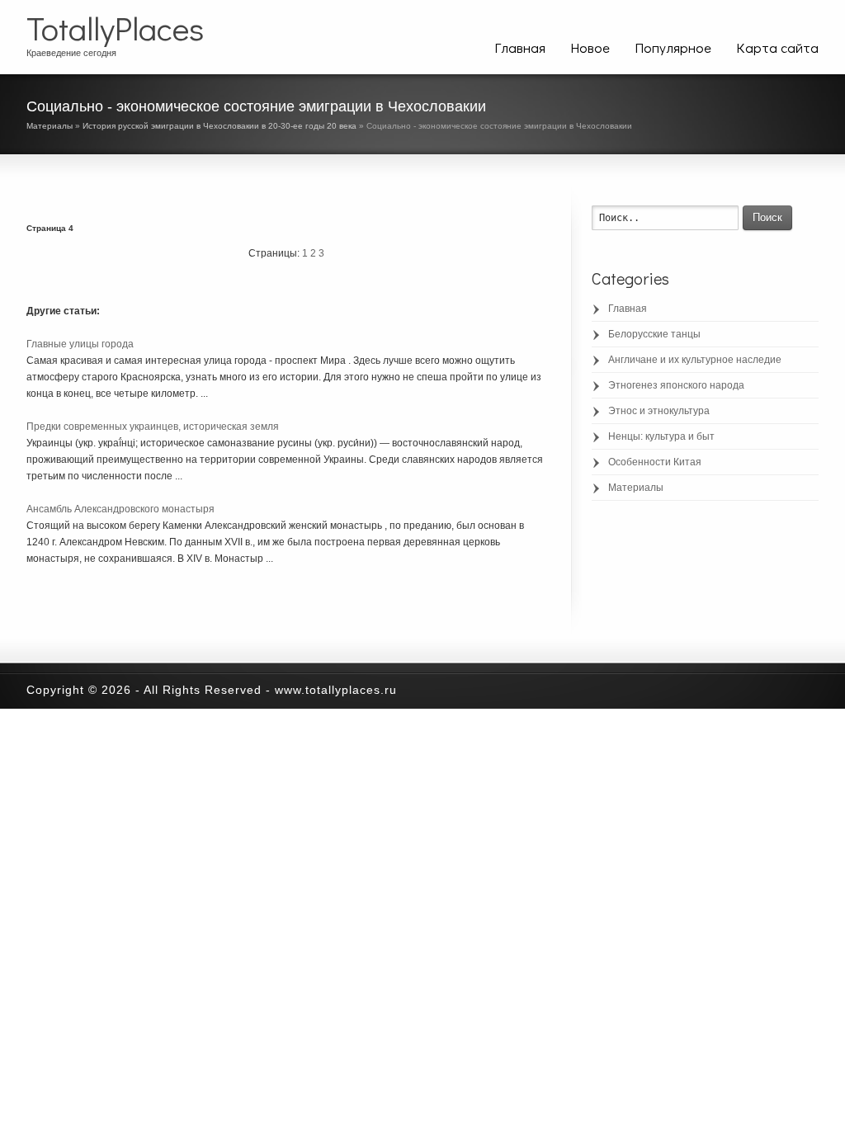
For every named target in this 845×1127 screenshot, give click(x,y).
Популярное (673, 47)
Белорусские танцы (654, 334)
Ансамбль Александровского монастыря (120, 509)
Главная (519, 47)
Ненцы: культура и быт (661, 436)
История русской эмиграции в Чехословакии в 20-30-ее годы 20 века (219, 125)
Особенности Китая (654, 462)
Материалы (49, 125)
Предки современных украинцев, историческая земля (152, 426)
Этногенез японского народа (676, 385)
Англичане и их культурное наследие (694, 359)
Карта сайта (777, 47)
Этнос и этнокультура (659, 411)
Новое (590, 47)
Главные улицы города (80, 344)
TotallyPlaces (115, 28)
